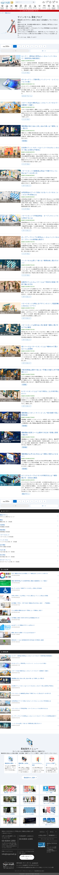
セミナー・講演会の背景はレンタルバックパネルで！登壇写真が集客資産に (39, 57)
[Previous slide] (3, 764)
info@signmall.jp (9, 854)
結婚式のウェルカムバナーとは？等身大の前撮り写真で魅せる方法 (39, 283)
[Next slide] (55, 764)
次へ (43, 51)
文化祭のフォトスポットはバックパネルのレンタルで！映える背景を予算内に (40, 149)
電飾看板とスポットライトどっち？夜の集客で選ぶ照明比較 (39, 414)
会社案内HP (35, 863)
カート (52, 831)
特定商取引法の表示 (39, 871)
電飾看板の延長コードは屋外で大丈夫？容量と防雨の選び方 (39, 433)
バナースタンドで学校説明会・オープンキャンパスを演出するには (39, 217)
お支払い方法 (42, 835)
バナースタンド (26, 185)
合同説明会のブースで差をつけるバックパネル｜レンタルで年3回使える (39, 193)
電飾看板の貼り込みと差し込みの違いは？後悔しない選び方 (39, 127)
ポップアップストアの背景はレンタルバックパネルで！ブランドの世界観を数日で (40, 238)
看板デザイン (25, 494)
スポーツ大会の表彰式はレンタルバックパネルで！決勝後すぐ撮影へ (40, 104)
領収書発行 (52, 835)
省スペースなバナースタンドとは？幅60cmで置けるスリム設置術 (39, 347)
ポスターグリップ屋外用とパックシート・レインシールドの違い (40, 80)
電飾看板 (24, 141)
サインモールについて (47, 839)
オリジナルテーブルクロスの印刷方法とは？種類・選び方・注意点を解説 (39, 476)
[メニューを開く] (56, 2)
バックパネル (25, 72)
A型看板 (24, 384)
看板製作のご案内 (29, 778)
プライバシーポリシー (28, 871)
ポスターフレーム (27, 96)
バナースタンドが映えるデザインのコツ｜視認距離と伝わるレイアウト (40, 304)
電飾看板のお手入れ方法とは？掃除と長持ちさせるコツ (39, 455)
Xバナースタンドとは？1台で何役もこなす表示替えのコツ (40, 392)
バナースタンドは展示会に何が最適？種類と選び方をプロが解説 (39, 326)
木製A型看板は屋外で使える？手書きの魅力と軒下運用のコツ (40, 371)
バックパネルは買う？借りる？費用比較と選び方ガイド (39, 261)
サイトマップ (18, 871)
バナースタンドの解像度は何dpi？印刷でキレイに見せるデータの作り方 (39, 172)
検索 (34, 2)
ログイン (42, 831)
